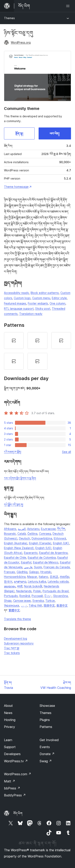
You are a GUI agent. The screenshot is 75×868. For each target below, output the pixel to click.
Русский (37, 595)
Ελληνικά (60, 538)
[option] (14, 340)
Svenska (38, 600)
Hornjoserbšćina (15, 576)
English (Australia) (15, 543)
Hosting (9, 720)
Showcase (47, 706)
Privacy (9, 727)
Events (45, 747)
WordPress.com (17, 774)
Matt (9, 781)
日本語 (54, 576)
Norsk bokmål (33, 586)
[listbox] (37, 350)
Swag (46, 761)
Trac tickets (12, 653)
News (8, 713)
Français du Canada (57, 567)
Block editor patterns (45, 292)
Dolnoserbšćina (42, 538)
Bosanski (10, 533)
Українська (11, 605)
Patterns (46, 727)
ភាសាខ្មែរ (64, 576)
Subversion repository (19, 643)
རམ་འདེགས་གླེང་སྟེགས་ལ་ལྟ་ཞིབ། (20, 478)
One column (57, 303)
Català (21, 533)
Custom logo (22, 298)
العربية (22, 528)
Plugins (45, 720)
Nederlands (24, 591)
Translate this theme (17, 619)
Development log (15, 638)
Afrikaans (10, 528)
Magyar (32, 576)
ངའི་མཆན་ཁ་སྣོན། (12, 451)
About (8, 706)
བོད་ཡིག (61, 528)
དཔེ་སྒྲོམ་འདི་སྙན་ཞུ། (13, 504)
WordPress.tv (16, 761)
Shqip (8, 600)
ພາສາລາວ (20, 581)
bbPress (12, 788)
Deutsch (24, 538)
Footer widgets (38, 303)
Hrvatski (45, 572)
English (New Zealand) (19, 548)
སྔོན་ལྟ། (19, 133)
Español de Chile (15, 557)
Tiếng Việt (35, 605)
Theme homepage (16, 186)
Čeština (32, 533)
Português (11, 595)
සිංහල (48, 595)
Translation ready (30, 313)
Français (9, 572)
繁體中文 (14, 610)
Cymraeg (45, 533)
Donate (47, 754)
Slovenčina (60, 595)
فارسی (28, 567)
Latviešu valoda (58, 581)
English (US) (43, 548)
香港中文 (62, 605)
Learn (8, 740)
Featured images (15, 303)
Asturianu (33, 528)
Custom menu (41, 298)
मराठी (19, 586)
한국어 (8, 581)
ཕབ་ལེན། (55, 133)
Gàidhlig (22, 572)
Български (48, 528)
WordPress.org (21, 42)
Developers (12, 754)
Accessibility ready (16, 292)
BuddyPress (15, 795)
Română (24, 595)
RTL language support (19, 308)
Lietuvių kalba (37, 581)
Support (10, 747)
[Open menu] (68, 6)
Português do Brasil (56, 591)
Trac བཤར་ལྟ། (11, 648)
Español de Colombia (42, 557)
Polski (37, 591)
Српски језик (22, 600)
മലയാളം (10, 586)
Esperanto (31, 552)
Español (26, 562)
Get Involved (49, 740)
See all (66, 451)
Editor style (59, 298)
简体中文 (49, 605)
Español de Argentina (53, 552)
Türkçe (50, 600)
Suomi (38, 567)
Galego (34, 572)
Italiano (43, 576)
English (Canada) (40, 543)
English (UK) (61, 543)
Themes (9, 18)
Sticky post (42, 308)
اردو (24, 605)
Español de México (45, 562)
